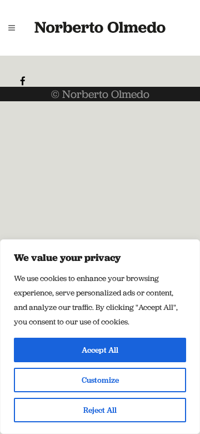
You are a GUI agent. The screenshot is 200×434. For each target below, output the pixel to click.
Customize (100, 380)
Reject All (100, 410)
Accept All (100, 350)
